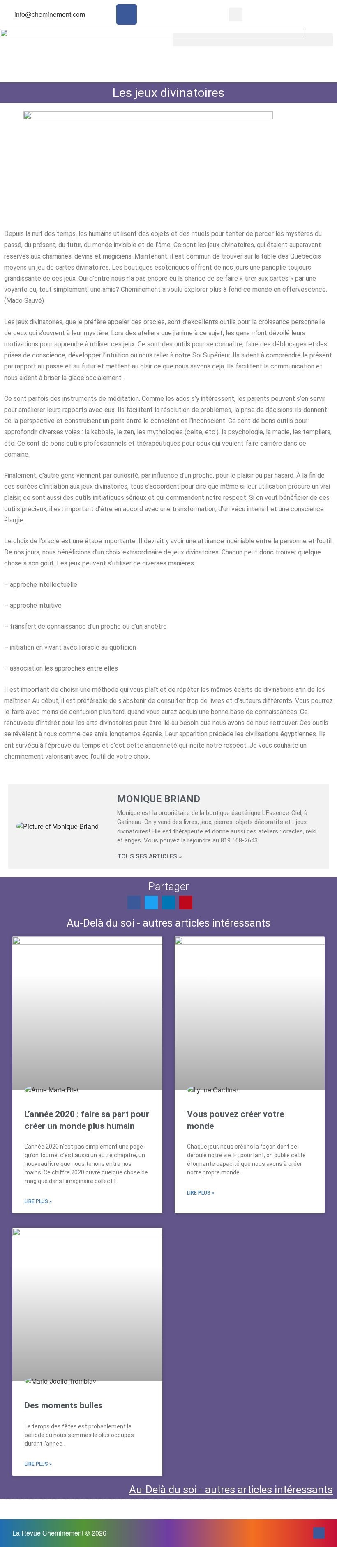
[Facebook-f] (126, 14)
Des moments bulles (64, 1405)
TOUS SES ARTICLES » (149, 857)
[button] (235, 14)
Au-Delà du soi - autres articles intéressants (231, 1489)
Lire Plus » (38, 1201)
